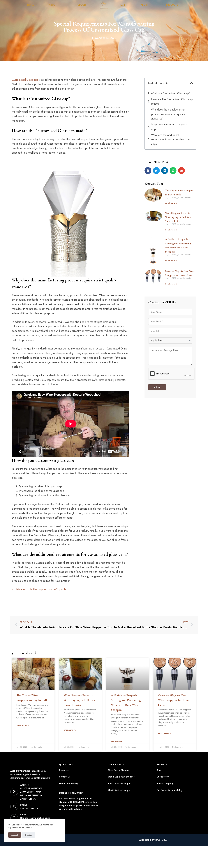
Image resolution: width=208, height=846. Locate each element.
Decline (28, 835)
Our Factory (163, 776)
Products (80, 4)
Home (30, 4)
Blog (159, 770)
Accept (14, 835)
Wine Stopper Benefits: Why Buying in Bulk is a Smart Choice (178, 217)
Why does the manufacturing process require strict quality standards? (168, 114)
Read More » (171, 203)
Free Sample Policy (69, 783)
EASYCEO (161, 840)
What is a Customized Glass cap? (170, 93)
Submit (157, 387)
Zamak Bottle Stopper (119, 783)
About (53, 4)
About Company (165, 783)
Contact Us (65, 776)
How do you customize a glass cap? (169, 127)
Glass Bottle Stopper (118, 770)
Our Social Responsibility (170, 790)
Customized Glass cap (25, 80)
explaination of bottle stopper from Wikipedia (39, 589)
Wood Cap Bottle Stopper (121, 776)
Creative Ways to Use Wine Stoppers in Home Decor (173, 700)
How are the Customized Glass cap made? (172, 101)
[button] (191, 83)
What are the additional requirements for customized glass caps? (171, 139)
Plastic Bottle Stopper (119, 790)
